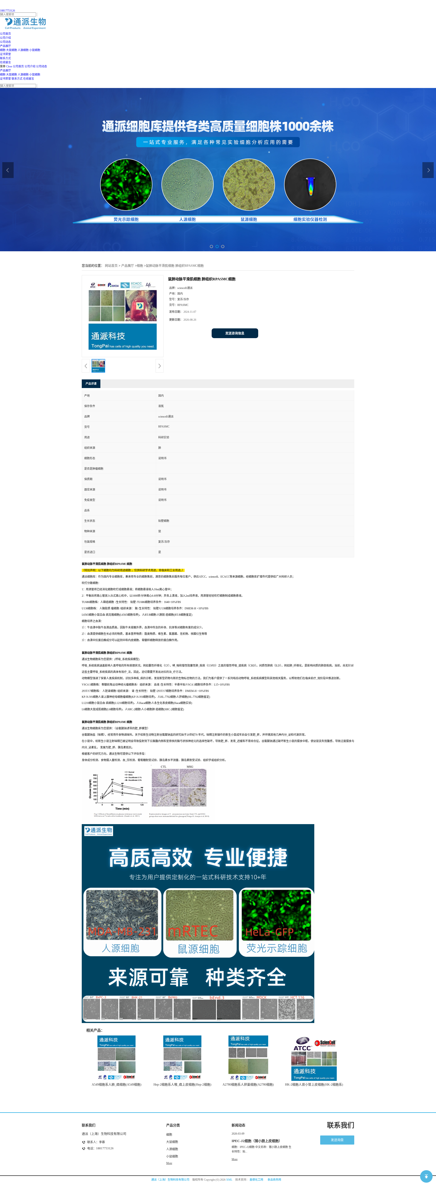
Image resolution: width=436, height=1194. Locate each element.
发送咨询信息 (234, 333)
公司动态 (41, 66)
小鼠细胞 (34, 50)
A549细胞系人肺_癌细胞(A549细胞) (116, 1084)
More (169, 1163)
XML (229, 1179)
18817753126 (7, 10)
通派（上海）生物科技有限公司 (170, 1179)
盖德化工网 (256, 1179)
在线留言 (28, 78)
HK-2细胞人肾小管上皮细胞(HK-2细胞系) (314, 1084)
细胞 (2, 50)
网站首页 (111, 265)
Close (9, 66)
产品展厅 (5, 70)
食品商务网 (274, 1179)
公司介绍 (30, 66)
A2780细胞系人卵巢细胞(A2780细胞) (248, 1084)
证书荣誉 (5, 78)
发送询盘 (337, 1140)
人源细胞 (23, 50)
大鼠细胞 (11, 50)
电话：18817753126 (100, 1148)
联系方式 (17, 78)
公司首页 (18, 66)
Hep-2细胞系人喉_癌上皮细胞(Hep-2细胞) (182, 1084)
